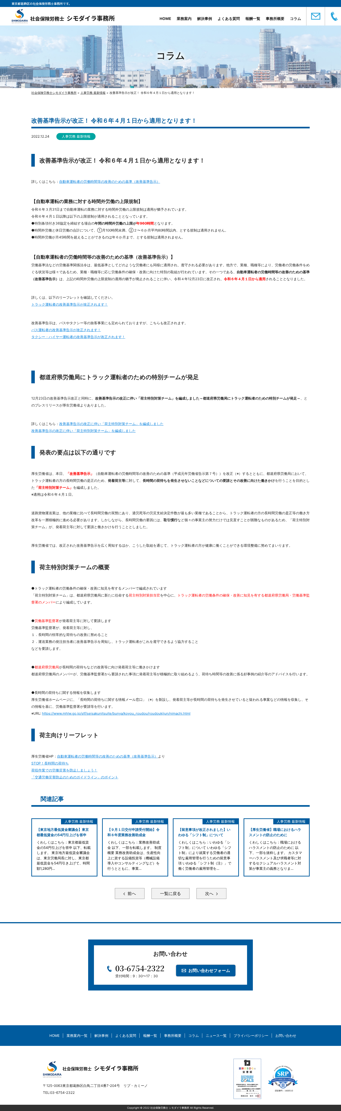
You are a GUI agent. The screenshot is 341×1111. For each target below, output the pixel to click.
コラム (295, 18)
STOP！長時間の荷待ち (50, 763)
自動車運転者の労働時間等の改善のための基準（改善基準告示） (109, 181)
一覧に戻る (170, 893)
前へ (131, 893)
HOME (165, 18)
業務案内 (184, 18)
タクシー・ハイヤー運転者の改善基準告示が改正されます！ (78, 337)
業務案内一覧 (77, 1035)
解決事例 (204, 18)
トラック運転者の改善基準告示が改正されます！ (69, 304)
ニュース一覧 (216, 1035)
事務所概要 (275, 18)
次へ (210, 893)
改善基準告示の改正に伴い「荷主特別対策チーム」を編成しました (111, 424)
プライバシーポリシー (251, 1035)
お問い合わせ (285, 1035)
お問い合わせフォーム (209, 970)
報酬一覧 (252, 18)
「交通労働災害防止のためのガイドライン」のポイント (74, 777)
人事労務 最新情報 (76, 136)
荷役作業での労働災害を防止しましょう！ (64, 770)
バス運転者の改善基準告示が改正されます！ (66, 330)
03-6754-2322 (139, 968)
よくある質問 (229, 18)
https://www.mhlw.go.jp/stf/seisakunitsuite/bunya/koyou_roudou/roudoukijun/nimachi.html (116, 713)
